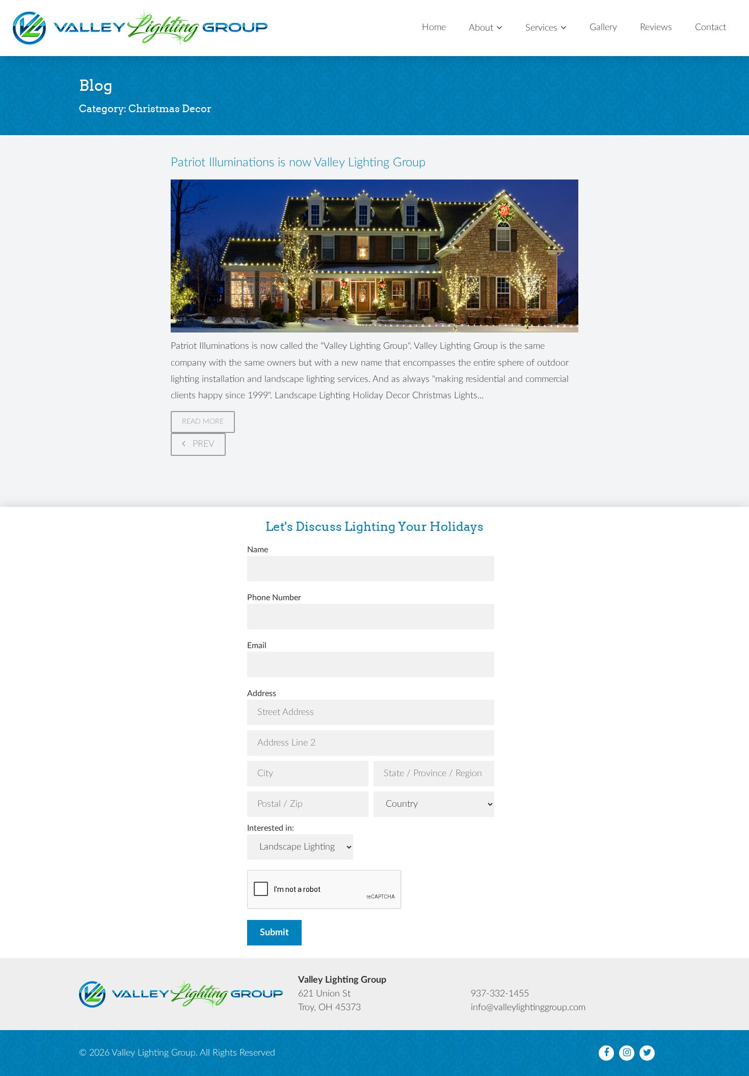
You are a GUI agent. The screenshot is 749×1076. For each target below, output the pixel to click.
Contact (710, 27)
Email (256, 646)
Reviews (656, 27)
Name (257, 550)
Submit (274, 932)
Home (434, 27)
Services (541, 28)
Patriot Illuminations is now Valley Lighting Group (298, 163)
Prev (202, 444)
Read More (203, 421)
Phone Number (274, 598)
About (481, 28)
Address (261, 693)
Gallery (603, 27)
